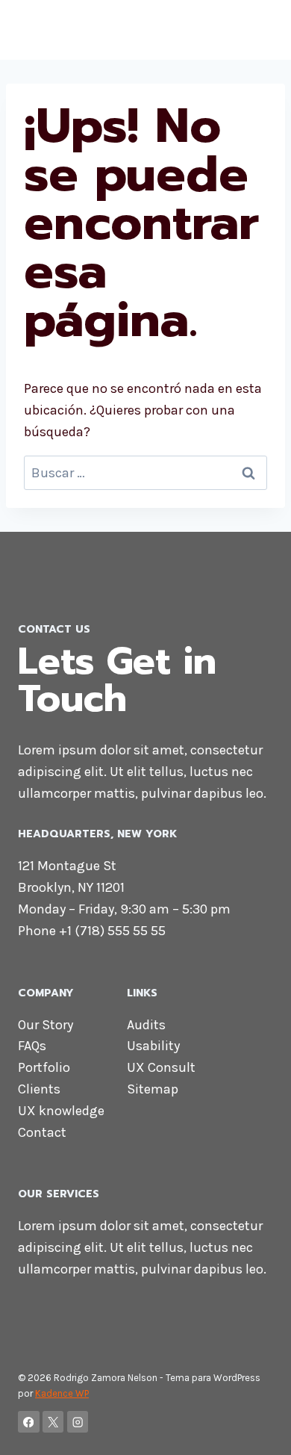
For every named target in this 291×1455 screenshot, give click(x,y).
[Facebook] (29, 1422)
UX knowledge (61, 1110)
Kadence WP (62, 1393)
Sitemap (152, 1089)
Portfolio (44, 1067)
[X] (53, 1422)
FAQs (32, 1045)
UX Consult (161, 1067)
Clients (39, 1089)
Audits (146, 1025)
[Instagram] (78, 1422)
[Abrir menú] (259, 29)
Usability (153, 1045)
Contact (42, 1132)
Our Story (45, 1025)
